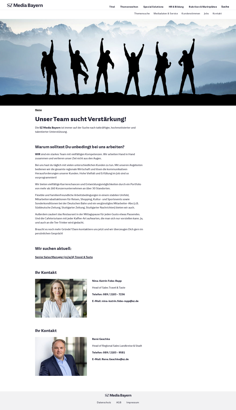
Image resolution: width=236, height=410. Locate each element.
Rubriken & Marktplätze (203, 6)
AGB (118, 402)
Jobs (206, 13)
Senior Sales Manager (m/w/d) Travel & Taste (64, 257)
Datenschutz (104, 402)
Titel (112, 6)
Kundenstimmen (191, 13)
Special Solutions (153, 6)
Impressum (132, 402)
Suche (225, 6)
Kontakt (217, 13)
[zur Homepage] (25, 7)
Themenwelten (129, 6)
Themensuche (142, 13)
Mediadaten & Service (166, 13)
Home (38, 110)
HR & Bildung (176, 6)
